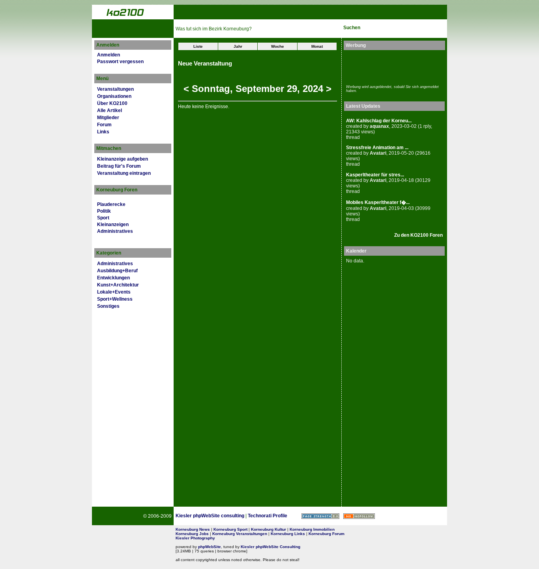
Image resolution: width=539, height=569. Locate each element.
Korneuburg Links (288, 534)
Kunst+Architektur (118, 285)
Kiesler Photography (195, 538)
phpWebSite (209, 547)
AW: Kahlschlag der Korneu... (379, 121)
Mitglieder (108, 117)
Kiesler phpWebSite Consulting (270, 547)
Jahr (238, 46)
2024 (313, 88)
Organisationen (114, 96)
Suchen (351, 27)
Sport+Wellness (115, 299)
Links (103, 132)
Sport (103, 218)
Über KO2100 (112, 103)
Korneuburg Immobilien (312, 529)
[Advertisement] (392, 66)
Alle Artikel (109, 110)
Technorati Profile (267, 515)
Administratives (115, 231)
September (260, 88)
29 (292, 88)
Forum (104, 124)
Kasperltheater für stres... (375, 175)
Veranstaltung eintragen (124, 173)
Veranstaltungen (115, 89)
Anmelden (108, 55)
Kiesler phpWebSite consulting (210, 515)
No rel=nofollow (359, 516)
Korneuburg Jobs (192, 534)
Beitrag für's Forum (119, 166)
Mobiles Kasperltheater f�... (378, 202)
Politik (104, 211)
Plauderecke (111, 204)
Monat (317, 46)
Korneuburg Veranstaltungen (239, 534)
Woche (277, 46)
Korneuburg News (193, 529)
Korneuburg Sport (230, 529)
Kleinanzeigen (113, 224)
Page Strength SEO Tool (320, 516)
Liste (198, 46)
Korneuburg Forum (326, 534)
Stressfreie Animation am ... (377, 147)
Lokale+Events (114, 292)
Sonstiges (108, 306)
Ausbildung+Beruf (117, 270)
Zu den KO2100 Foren (418, 235)
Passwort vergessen (120, 61)
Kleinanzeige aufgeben (122, 159)
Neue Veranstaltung (205, 63)
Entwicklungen (113, 278)
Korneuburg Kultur (268, 529)
